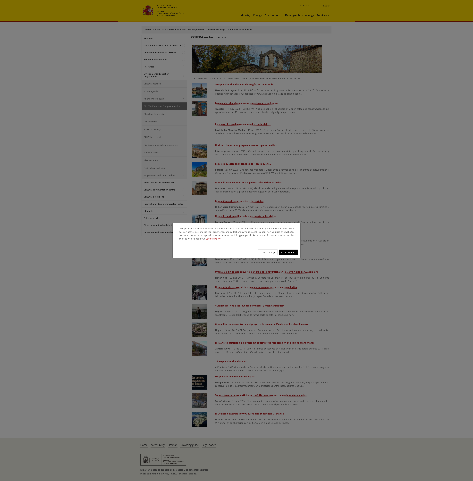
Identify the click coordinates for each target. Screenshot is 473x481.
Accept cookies (288, 252)
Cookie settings (268, 252)
